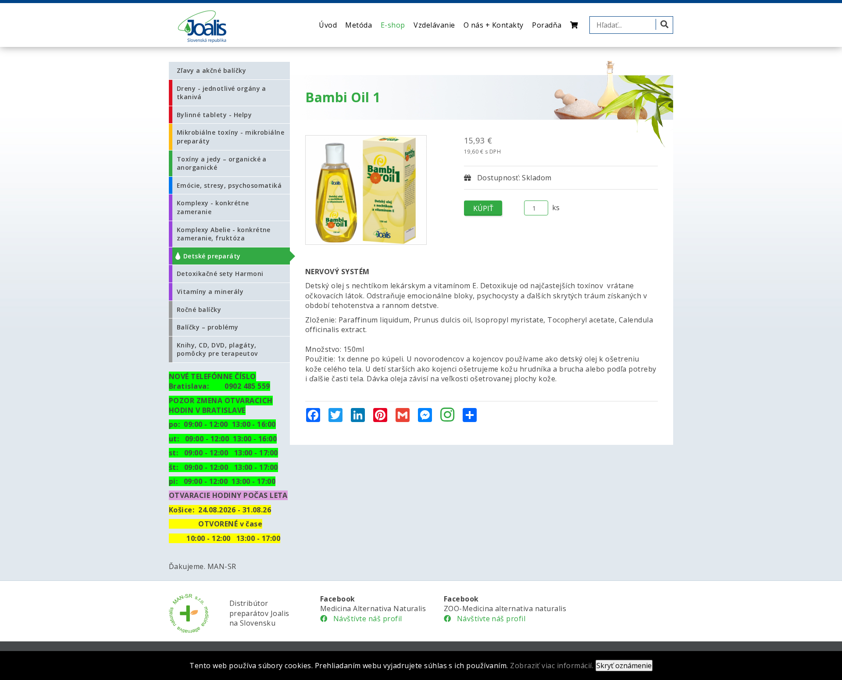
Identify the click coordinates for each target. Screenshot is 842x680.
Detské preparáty (212, 256)
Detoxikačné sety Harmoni (220, 273)
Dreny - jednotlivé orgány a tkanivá (221, 92)
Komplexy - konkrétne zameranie (213, 207)
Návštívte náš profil (364, 618)
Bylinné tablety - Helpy (214, 115)
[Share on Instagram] (447, 415)
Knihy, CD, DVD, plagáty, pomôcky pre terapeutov (217, 349)
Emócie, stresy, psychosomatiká (229, 185)
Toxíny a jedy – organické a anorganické (222, 163)
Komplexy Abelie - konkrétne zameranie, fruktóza (224, 234)
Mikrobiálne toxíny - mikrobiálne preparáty (230, 136)
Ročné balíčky (199, 309)
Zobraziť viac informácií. (551, 665)
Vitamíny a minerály (210, 291)
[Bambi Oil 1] (366, 190)
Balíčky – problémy (208, 327)
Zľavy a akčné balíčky (211, 70)
